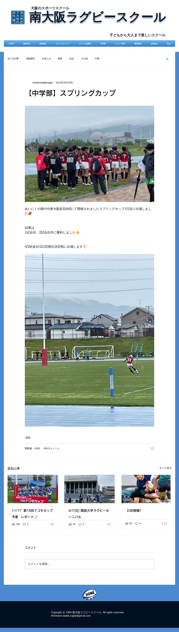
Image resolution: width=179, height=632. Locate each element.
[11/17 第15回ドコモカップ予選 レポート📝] (33, 489)
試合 (71, 59)
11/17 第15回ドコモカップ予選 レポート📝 (32, 513)
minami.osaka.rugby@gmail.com (72, 615)
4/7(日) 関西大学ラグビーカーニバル (89, 513)
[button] (167, 58)
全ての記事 (13, 59)
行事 (97, 59)
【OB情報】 (133, 510)
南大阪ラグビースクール (97, 16)
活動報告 (30, 59)
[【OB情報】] (146, 489)
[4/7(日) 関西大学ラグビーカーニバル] (89, 489)
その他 (84, 59)
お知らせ (46, 59)
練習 (60, 59)
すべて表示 (165, 468)
